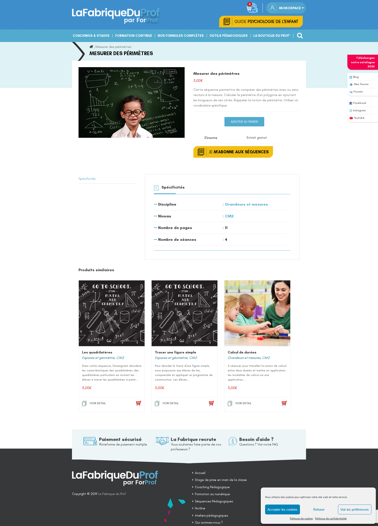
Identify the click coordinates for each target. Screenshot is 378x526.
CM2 (229, 216)
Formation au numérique (212, 494)
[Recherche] (298, 34)
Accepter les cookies (283, 509)
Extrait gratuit (257, 138)
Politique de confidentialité (331, 518)
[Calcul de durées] (257, 313)
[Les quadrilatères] (112, 313)
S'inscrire (210, 138)
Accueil (200, 473)
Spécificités (87, 179)
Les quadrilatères (97, 352)
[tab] (107, 179)
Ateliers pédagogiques (211, 515)
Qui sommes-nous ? (209, 522)
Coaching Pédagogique (212, 487)
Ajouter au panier (244, 122)
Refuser (319, 509)
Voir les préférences (354, 509)
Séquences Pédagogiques (214, 501)
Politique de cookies (301, 518)
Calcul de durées (242, 352)
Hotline (200, 508)
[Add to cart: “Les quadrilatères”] (132, 403)
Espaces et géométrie (98, 358)
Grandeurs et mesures (246, 204)
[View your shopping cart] (252, 8)
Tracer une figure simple (175, 352)
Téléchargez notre (363, 62)
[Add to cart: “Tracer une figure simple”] (205, 403)
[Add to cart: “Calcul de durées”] (278, 403)
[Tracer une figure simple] (184, 313)
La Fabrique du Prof (112, 494)
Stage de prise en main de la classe (221, 480)
